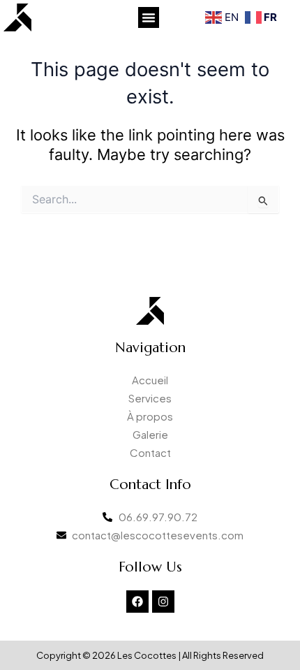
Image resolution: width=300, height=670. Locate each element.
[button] (148, 17)
